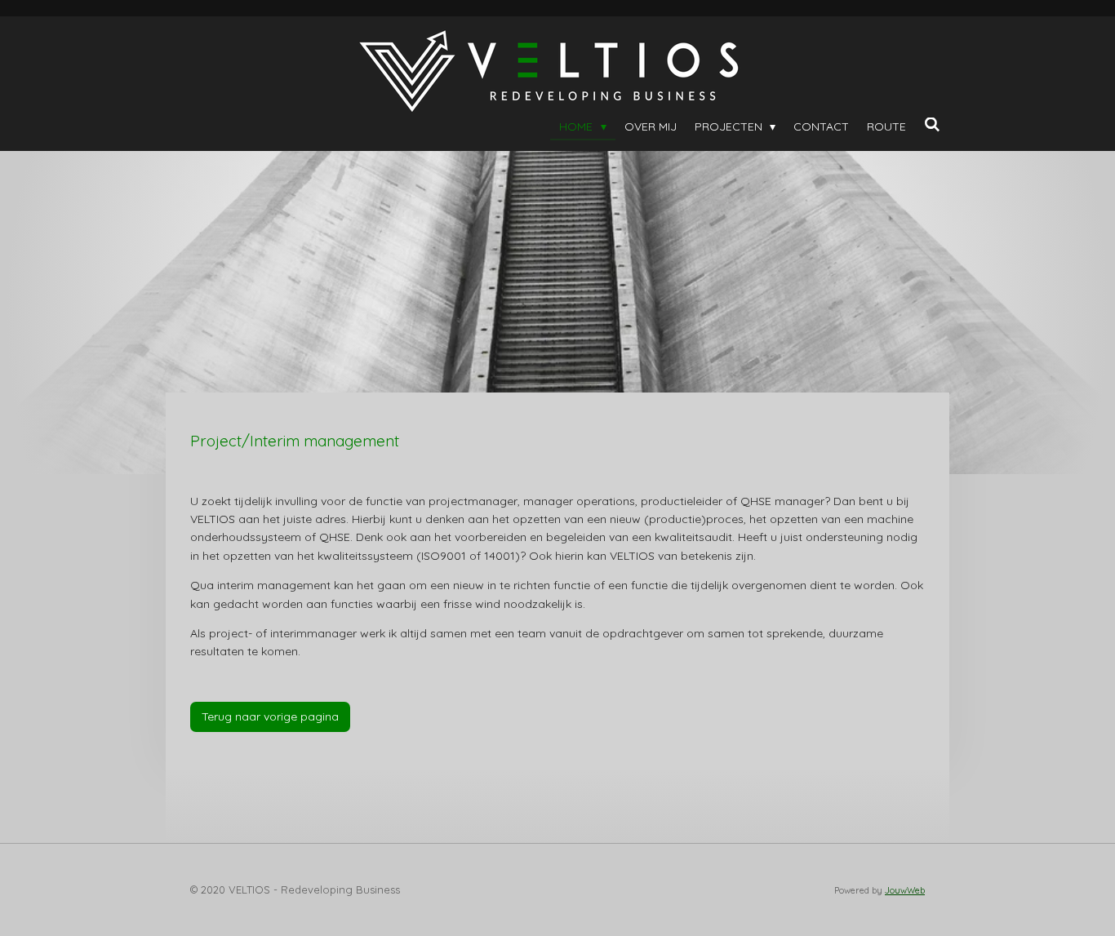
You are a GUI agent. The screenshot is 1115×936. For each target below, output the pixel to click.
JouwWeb (905, 890)
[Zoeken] (932, 124)
